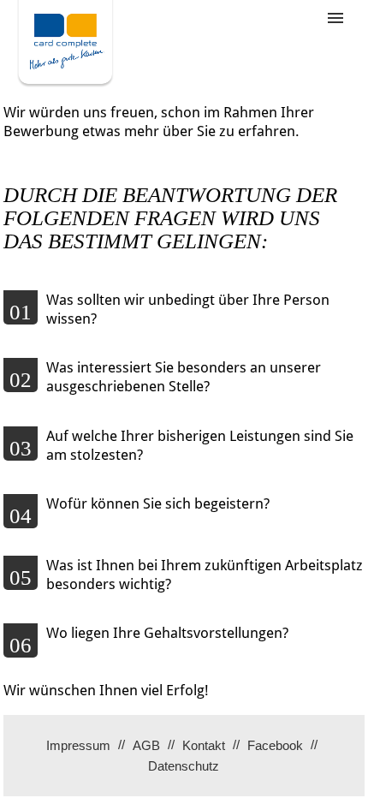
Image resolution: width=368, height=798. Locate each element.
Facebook (275, 745)
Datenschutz (183, 766)
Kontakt (203, 745)
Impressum (78, 745)
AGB (146, 745)
